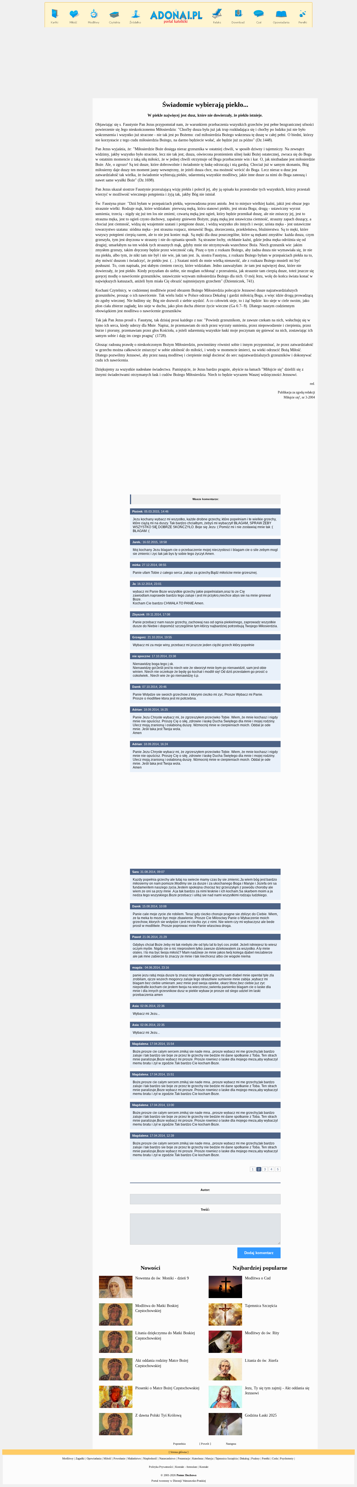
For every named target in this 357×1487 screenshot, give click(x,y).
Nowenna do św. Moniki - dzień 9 (162, 1278)
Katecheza (197, 1458)
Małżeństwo (134, 1458)
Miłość (107, 1458)
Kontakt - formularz (186, 1466)
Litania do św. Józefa (261, 1360)
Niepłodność (150, 1458)
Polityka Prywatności (161, 1466)
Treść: (205, 1209)
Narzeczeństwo (167, 1458)
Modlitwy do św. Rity (262, 1333)
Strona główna (178, 1452)
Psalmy (255, 1458)
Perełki (266, 1458)
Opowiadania (94, 1458)
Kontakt (203, 1466)
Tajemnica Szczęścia (261, 1306)
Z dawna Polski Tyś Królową (158, 1415)
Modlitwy (67, 1458)
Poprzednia (179, 1443)
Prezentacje (184, 1458)
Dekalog (244, 1458)
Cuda (275, 1458)
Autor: (205, 1189)
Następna (231, 1443)
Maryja (209, 1458)
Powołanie (119, 1458)
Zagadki (80, 1458)
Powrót (205, 1443)
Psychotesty (286, 1458)
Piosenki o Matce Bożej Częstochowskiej (167, 1388)
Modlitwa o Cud (258, 1278)
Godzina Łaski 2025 (261, 1415)
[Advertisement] (178, 63)
